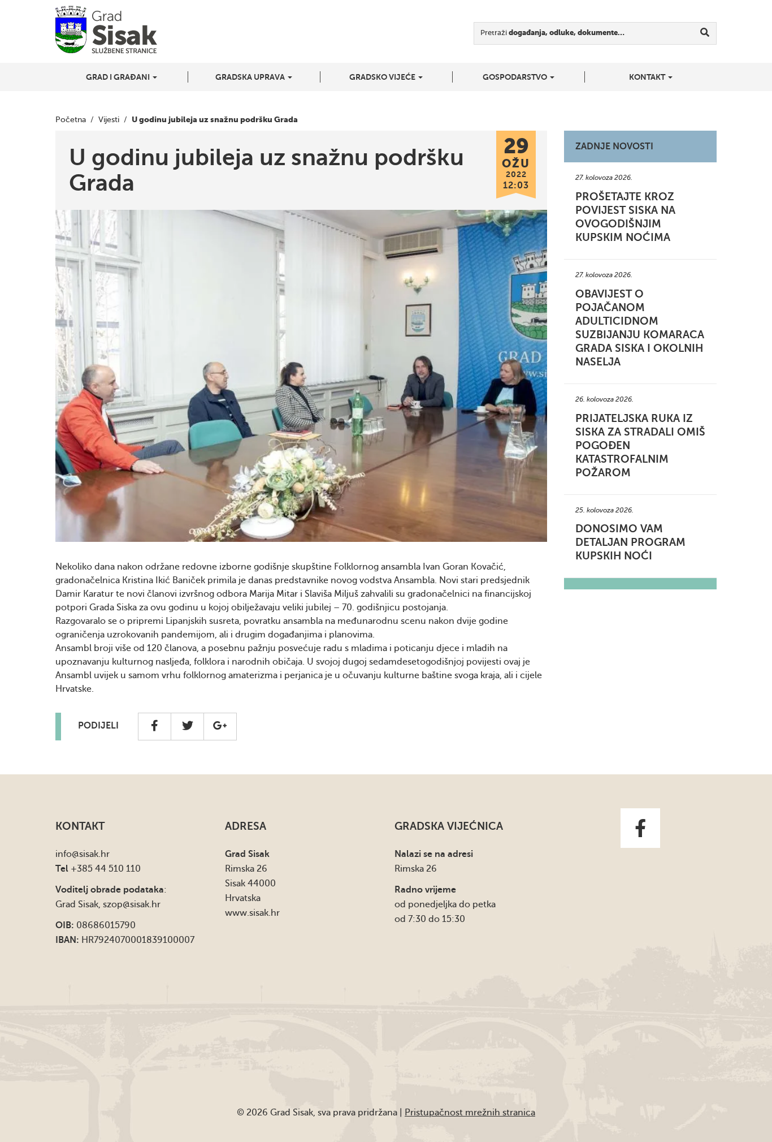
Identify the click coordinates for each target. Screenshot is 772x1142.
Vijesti (108, 119)
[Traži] (705, 33)
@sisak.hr (91, 854)
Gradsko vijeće (383, 76)
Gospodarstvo (516, 76)
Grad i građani (118, 76)
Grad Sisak (106, 30)
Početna (70, 119)
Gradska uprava (251, 76)
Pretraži (552, 32)
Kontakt (648, 76)
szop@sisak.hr (132, 904)
